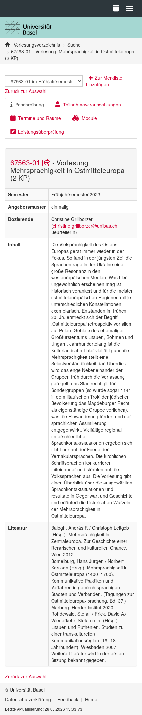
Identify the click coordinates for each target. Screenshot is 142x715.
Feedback (67, 699)
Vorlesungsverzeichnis (36, 44)
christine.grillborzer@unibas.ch (85, 225)
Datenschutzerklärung (28, 699)
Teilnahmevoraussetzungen (92, 104)
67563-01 (26, 162)
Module (89, 118)
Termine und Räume (39, 118)
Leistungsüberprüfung (41, 131)
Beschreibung (29, 104)
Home (91, 699)
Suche (74, 44)
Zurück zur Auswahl (25, 91)
